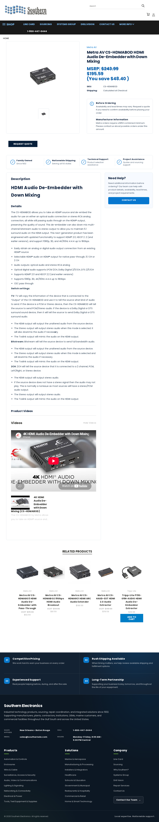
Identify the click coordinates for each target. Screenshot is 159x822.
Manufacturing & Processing (79, 764)
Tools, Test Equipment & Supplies (20, 801)
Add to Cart (131, 618)
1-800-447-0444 (82, 730)
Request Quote (23, 143)
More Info (125, 24)
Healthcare (70, 775)
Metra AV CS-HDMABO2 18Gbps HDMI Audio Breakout (53, 600)
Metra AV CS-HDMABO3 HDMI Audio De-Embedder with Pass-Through (27, 602)
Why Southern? (121, 769)
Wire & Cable (10, 769)
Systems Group (66, 24)
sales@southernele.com (33, 736)
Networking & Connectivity (17, 790)
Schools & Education (75, 780)
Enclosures (9, 764)
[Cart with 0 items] (148, 15)
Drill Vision (119, 780)
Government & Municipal (77, 785)
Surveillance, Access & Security (19, 775)
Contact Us (106, 24)
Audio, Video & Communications (20, 780)
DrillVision (87, 24)
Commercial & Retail (75, 796)
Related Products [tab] (77, 551)
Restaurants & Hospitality (77, 790)
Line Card (29, 24)
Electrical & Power (13, 796)
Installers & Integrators (76, 769)
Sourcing (46, 24)
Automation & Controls (15, 759)
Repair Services (121, 785)
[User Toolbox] (153, 14)
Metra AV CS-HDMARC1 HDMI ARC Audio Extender (79, 598)
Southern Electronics (23, 706)
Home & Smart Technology (78, 801)
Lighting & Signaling (13, 785)
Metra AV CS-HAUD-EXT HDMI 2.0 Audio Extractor (105, 600)
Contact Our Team (128, 799)
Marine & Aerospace (75, 759)
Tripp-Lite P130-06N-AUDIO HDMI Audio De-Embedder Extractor (132, 602)
